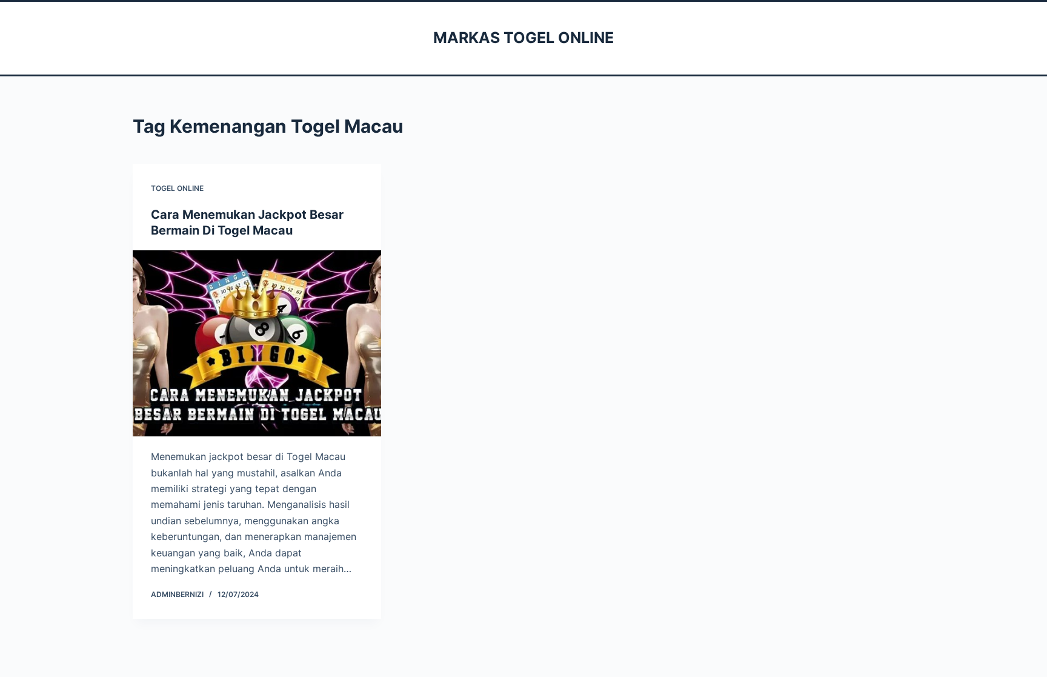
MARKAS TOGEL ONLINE (523, 37)
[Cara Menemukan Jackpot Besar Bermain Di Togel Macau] (257, 343)
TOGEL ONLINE (177, 188)
